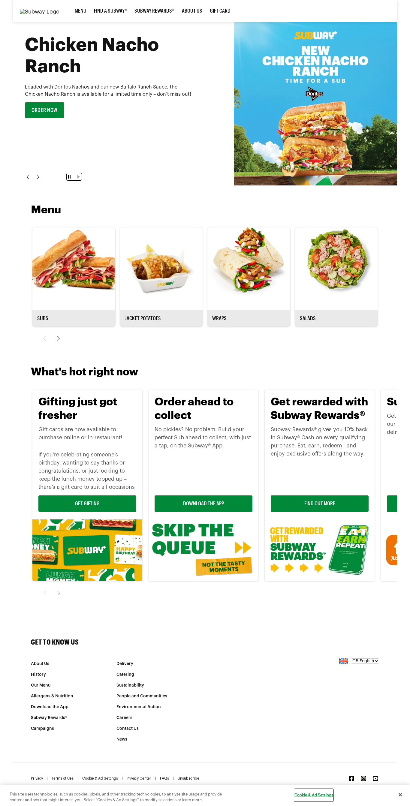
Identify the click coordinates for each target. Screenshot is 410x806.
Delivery (124, 664)
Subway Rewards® (154, 11)
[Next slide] (37, 177)
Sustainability (130, 685)
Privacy (37, 778)
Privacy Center (139, 778)
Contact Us (127, 728)
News (121, 739)
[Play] (78, 176)
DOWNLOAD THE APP (203, 503)
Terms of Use (63, 778)
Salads (308, 318)
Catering (125, 674)
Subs (42, 318)
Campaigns (42, 728)
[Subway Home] (43, 11)
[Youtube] (375, 778)
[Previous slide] (29, 177)
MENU (80, 11)
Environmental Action (138, 707)
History (38, 674)
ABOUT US (192, 11)
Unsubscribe (188, 778)
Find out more (319, 503)
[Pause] (70, 176)
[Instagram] (363, 778)
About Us (40, 664)
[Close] (400, 794)
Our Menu (40, 685)
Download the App (49, 707)
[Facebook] (351, 778)
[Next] (57, 338)
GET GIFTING (87, 503)
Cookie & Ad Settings (100, 778)
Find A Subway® (110, 11)
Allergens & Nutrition (52, 696)
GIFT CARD (220, 11)
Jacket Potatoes (143, 318)
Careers (124, 718)
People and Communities (141, 696)
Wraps (219, 318)
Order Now (45, 110)
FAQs (164, 778)
